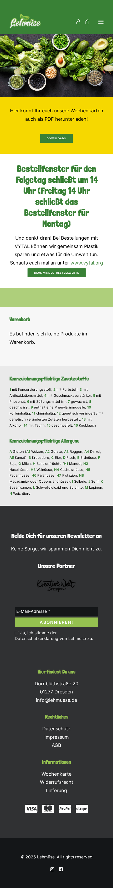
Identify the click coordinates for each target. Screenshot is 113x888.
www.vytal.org (86, 263)
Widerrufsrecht (56, 782)
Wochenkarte (56, 774)
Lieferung (56, 790)
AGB (56, 745)
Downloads (56, 138)
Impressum (56, 737)
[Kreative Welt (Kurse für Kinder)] (56, 585)
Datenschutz (56, 728)
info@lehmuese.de (56, 700)
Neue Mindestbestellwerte (56, 272)
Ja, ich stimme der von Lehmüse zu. (54, 635)
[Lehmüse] (25, 22)
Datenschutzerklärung (36, 638)
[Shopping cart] (85, 21)
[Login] (75, 21)
